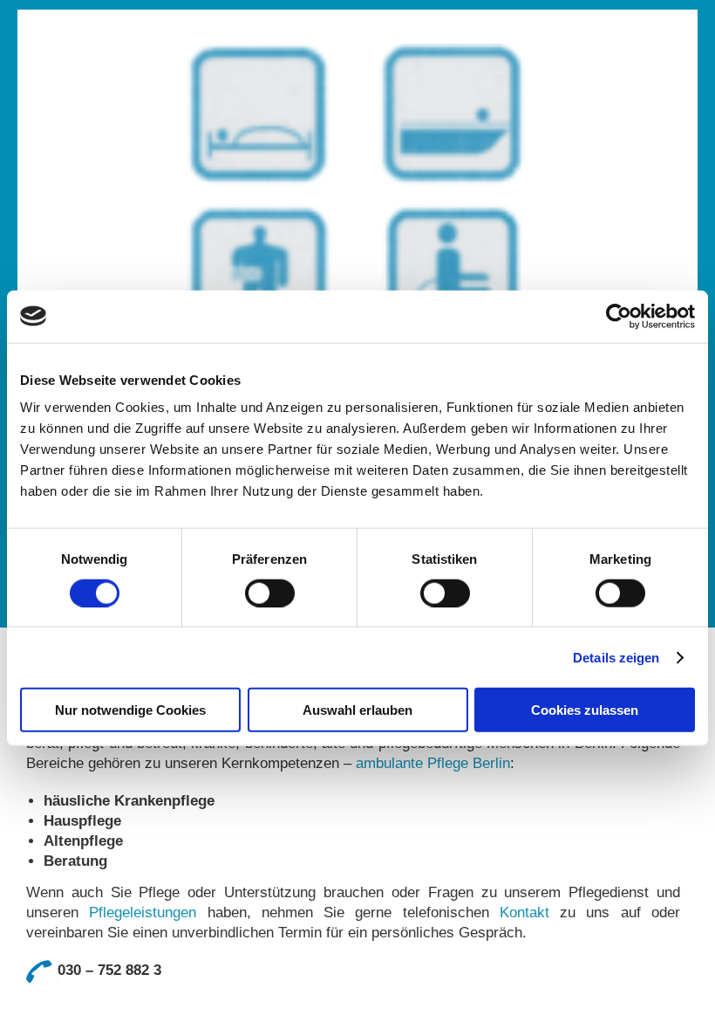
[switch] (270, 593)
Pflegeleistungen (142, 912)
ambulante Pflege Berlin (433, 763)
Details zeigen (616, 656)
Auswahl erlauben (357, 710)
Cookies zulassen (584, 710)
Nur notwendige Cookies (130, 710)
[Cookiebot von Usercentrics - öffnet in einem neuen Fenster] (618, 316)
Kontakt (524, 912)
